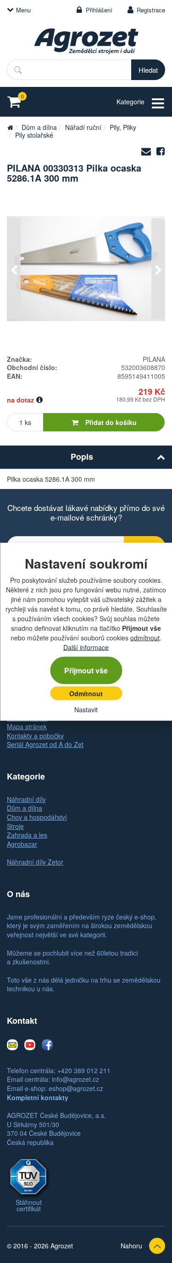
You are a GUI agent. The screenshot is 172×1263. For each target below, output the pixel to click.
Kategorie (130, 101)
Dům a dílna (39, 127)
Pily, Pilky (123, 127)
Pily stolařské (34, 135)
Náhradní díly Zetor (35, 861)
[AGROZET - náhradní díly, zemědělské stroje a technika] (10, 127)
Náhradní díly (26, 799)
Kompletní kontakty (37, 1097)
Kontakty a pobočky (35, 735)
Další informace (86, 646)
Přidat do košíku (111, 422)
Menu (23, 9)
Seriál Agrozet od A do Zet (45, 744)
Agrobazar (22, 844)
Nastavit (86, 709)
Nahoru (131, 1245)
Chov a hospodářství (37, 817)
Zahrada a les (27, 834)
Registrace (151, 9)
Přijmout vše (86, 670)
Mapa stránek (27, 726)
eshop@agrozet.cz (76, 1088)
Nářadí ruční (83, 127)
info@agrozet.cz (75, 1079)
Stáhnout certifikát (29, 1205)
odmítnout (145, 637)
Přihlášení (99, 9)
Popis (82, 456)
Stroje (15, 826)
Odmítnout (86, 693)
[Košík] (16, 102)
